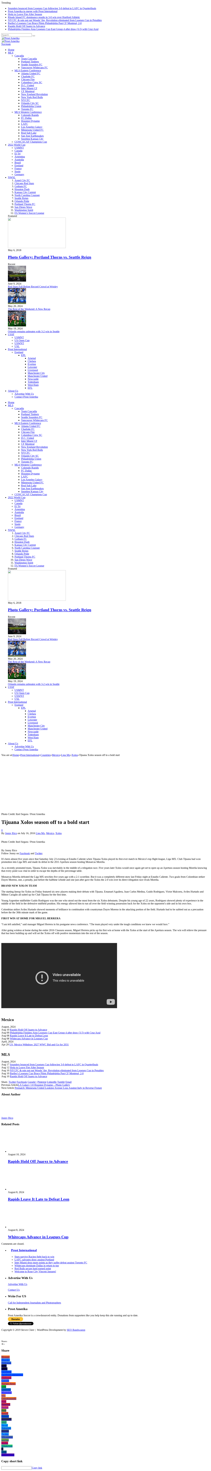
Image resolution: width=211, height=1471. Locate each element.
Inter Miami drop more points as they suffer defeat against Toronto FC (51, 1262)
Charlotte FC (28, 76)
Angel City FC (22, 180)
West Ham (33, 385)
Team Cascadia (29, 58)
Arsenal (32, 358)
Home (11, 49)
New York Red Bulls (32, 97)
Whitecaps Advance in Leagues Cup (29, 1038)
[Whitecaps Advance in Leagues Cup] (25, 1227)
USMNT (19, 147)
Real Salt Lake (28, 132)
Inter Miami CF (29, 88)
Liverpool (33, 370)
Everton (32, 364)
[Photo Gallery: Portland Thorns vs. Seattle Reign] (37, 247)
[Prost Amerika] (10, 38)
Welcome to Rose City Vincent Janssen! (35, 1271)
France (18, 168)
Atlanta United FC (30, 73)
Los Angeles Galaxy (31, 127)
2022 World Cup (16, 144)
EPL (23, 355)
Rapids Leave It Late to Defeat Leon (29, 1035)
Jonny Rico (11, 833)
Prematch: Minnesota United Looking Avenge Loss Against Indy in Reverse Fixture (58, 1088)
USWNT (19, 343)
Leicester (32, 367)
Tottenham (33, 382)
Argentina (20, 156)
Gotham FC (21, 186)
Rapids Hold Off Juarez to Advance (26, 26)
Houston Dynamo (30, 121)
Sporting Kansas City (32, 138)
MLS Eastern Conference (28, 70)
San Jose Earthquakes (32, 135)
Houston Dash (22, 189)
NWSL (11, 177)
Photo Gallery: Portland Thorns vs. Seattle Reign (49, 257)
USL (17, 346)
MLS (10, 52)
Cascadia (19, 55)
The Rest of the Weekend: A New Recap (29, 309)
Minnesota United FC (32, 129)
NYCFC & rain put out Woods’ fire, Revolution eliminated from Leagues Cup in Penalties (55, 20)
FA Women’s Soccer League (29, 213)
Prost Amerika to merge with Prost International (32, 11)
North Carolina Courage (27, 195)
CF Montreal (27, 91)
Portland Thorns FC (25, 204)
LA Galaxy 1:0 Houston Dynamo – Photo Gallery (44, 1085)
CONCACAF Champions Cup (31, 141)
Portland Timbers (30, 61)
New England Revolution (34, 94)
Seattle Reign (21, 198)
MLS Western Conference (28, 112)
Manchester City (36, 373)
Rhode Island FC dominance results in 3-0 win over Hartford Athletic (44, 17)
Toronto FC (27, 109)
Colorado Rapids (30, 115)
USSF (11, 334)
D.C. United (27, 85)
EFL (30, 387)
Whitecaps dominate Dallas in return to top (37, 1265)
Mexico (50, 833)
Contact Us (14, 1289)
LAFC (24, 124)
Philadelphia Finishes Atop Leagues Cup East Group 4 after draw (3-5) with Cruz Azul (53, 29)
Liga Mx (40, 833)
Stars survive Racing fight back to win (34, 1256)
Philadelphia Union (31, 106)
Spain (17, 171)
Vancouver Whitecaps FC (34, 67)
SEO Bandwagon (76, 1329)
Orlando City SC (30, 103)
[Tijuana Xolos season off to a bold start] (59, 811)
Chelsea (32, 361)
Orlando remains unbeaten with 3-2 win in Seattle (34, 331)
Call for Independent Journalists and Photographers (34, 1302)
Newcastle (33, 379)
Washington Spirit (24, 210)
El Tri (17, 153)
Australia (19, 159)
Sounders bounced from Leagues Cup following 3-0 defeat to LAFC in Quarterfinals (52, 8)
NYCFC (25, 100)
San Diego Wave (23, 207)
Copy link (37, 1467)
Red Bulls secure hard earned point (33, 1268)
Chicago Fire (28, 79)
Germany (19, 174)
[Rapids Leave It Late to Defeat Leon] (25, 1189)
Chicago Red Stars (24, 183)
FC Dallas (26, 118)
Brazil (18, 162)
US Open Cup (22, 340)
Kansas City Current (25, 192)
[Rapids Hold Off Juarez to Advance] (25, 1151)
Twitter (38, 853)
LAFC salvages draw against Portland (34, 1259)
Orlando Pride (22, 201)
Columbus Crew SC (31, 82)
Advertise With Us (24, 393)
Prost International (17, 349)
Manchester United (37, 376)
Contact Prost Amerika (26, 396)
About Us (13, 390)
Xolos (58, 833)
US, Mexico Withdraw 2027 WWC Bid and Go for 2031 (39, 1044)
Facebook (25, 853)
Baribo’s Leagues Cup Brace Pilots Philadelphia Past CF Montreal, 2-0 (45, 23)
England (19, 165)
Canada (18, 150)
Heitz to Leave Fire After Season (25, 14)
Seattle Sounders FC (31, 64)
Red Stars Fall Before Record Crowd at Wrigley (33, 286)
